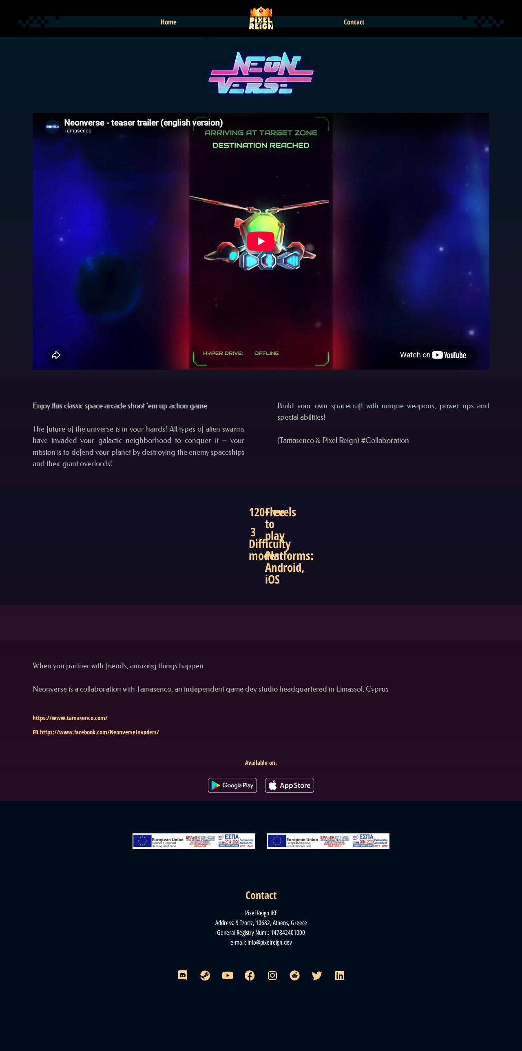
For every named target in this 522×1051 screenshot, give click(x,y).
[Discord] (183, 975)
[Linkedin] (340, 975)
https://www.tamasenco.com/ (70, 718)
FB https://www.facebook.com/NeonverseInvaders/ (96, 732)
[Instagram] (272, 975)
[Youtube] (227, 975)
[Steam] (205, 975)
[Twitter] (317, 975)
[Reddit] (295, 975)
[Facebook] (250, 975)
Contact (354, 21)
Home (169, 21)
